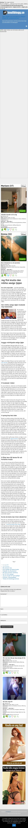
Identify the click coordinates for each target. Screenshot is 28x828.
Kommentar (3, 594)
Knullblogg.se (8, 811)
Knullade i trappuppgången (9, 577)
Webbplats (3, 620)
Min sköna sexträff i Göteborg (10, 572)
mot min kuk (4, 362)
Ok (14, 825)
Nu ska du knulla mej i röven (14, 524)
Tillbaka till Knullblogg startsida (11, 579)
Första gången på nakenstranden (11, 569)
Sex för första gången (8, 574)
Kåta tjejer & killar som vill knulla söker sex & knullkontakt (13, 17)
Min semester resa (7, 568)
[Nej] (26, 822)
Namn (1, 609)
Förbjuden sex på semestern (10, 571)
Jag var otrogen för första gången (11, 575)
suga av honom (14, 438)
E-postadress (3, 614)
